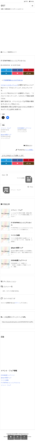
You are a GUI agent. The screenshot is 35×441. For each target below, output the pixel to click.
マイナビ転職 (15, 235)
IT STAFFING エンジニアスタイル (13, 80)
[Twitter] (6, 70)
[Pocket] (17, 73)
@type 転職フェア (6, 134)
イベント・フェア (6, 128)
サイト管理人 (29, 150)
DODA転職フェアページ (24, 128)
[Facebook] (17, 70)
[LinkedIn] (6, 73)
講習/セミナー (13, 52)
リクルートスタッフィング (9, 85)
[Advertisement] (17, 30)
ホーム (4, 52)
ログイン (17, 302)
